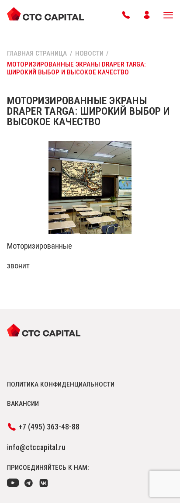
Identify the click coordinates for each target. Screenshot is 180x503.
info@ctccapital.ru (36, 447)
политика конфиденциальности (60, 384)
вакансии (23, 404)
